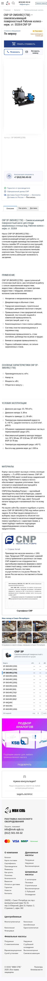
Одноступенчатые (31, 928)
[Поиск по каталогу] (13, 3)
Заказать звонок (41, 3)
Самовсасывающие (32, 953)
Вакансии (8, 881)
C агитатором (30, 879)
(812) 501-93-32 (24, 2)
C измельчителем (12, 944)
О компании (11, 852)
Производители (11, 866)
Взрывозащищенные (13, 950)
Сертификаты (10, 863)
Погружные (29, 860)
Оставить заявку (35, 52)
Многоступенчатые (12, 922)
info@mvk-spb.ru (24, 4)
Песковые (29, 882)
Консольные (10, 928)
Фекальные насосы (15, 936)
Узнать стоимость (26, 44)
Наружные (29, 863)
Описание (10, 208)
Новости (8, 890)
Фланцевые (9, 931)
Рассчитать (30, 197)
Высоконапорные (32, 866)
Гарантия (8, 887)
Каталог (8, 857)
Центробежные (13, 916)
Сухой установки (11, 953)
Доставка (33, 208)
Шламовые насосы (31, 873)
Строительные (31, 885)
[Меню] (2, 3)
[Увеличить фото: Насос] (23, 96)
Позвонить (15, 52)
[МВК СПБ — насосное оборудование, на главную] (8, 3)
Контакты (8, 893)
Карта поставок (11, 860)
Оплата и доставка (12, 884)
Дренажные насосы (31, 854)
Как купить (23, 208)
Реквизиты (9, 869)
